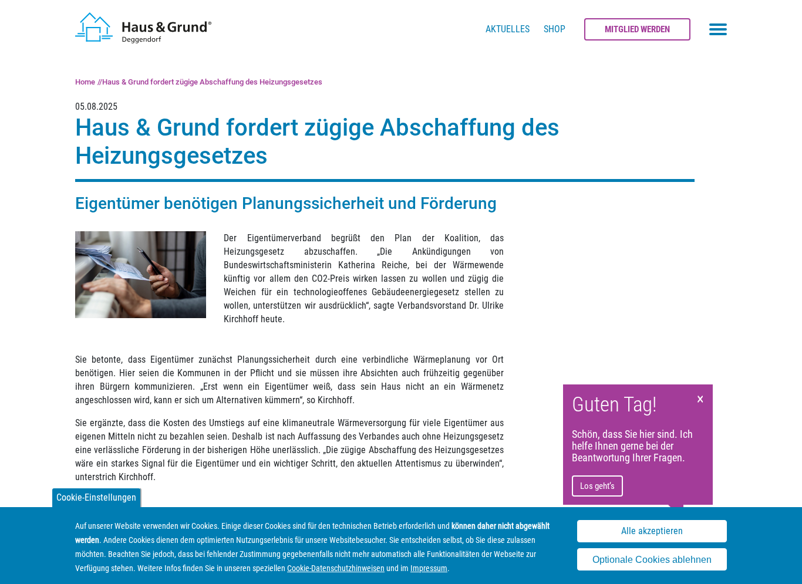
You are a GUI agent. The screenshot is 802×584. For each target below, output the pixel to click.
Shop (554, 29)
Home (85, 81)
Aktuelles (508, 29)
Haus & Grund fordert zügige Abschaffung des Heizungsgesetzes (212, 81)
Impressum (428, 568)
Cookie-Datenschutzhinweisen (336, 568)
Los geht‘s (597, 486)
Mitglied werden (637, 29)
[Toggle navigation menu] (718, 29)
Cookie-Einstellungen (96, 497)
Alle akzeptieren (652, 531)
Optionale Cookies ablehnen (652, 560)
